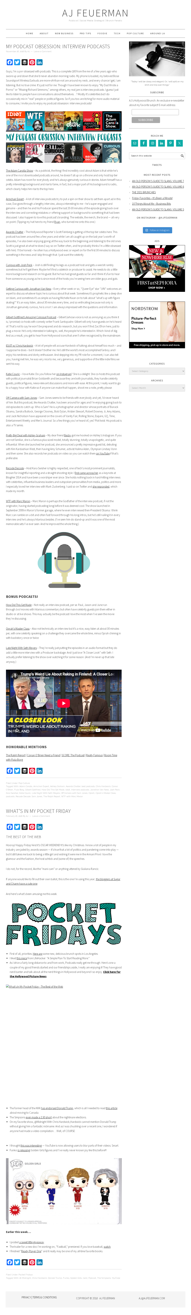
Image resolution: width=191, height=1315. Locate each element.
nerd (85, 1278)
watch (107, 1246)
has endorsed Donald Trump (57, 1108)
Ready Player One (31, 1251)
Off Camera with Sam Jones (21, 398)
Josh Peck (115, 790)
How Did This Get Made (19, 605)
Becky (67, 435)
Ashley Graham (57, 786)
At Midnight (25, 1278)
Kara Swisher (12, 793)
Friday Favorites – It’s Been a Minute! (152, 198)
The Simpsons (104, 1278)
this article (111, 1108)
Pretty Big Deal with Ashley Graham (25, 435)
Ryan (57, 222)
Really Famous (94, 755)
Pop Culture (24, 783)
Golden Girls (76, 1278)
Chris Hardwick (103, 786)
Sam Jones (37, 796)
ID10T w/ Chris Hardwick (19, 345)
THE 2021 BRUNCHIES (144, 192)
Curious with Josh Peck (19, 265)
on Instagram (63, 374)
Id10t (67, 790)
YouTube (116, 1278)
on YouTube (103, 453)
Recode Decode (15, 468)
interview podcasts (80, 790)
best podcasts (88, 786)
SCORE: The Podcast (73, 755)
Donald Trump (55, 1278)
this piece (22, 958)
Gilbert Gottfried (32, 790)
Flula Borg (19, 790)
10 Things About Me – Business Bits (151, 203)
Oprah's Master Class (106, 793)
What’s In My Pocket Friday (38, 811)
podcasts (10, 796)
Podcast (92, 1278)
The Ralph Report (15, 755)
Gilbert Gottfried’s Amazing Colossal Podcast (31, 317)
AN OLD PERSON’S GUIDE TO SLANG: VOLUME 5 (158, 209)
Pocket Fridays (25, 1274)
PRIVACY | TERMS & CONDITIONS (39, 1297)
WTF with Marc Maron (18, 501)
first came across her (86, 473)
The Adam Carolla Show (19, 170)
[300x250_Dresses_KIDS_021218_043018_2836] (157, 351)
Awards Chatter (14, 232)
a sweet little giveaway (31, 1242)
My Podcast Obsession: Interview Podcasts (58, 46)
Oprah (92, 793)
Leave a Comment (42, 51)
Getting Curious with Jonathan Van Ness (28, 289)
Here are (37, 953)
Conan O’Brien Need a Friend (43, 755)
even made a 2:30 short (39, 1117)
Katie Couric (13, 374)
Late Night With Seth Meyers (21, 648)
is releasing (24, 1150)
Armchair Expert (15, 199)
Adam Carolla (25, 786)
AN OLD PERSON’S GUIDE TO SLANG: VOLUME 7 (158, 181)
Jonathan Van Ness (99, 790)
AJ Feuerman (95, 12)
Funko (66, 1278)
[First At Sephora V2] (157, 294)
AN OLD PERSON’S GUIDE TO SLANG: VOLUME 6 (158, 186)
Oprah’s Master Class (17, 628)
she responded (101, 486)
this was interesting (31, 1145)
